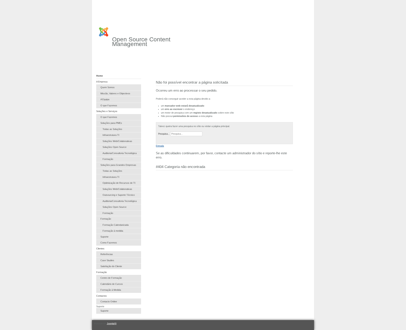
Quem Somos (107, 87)
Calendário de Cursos (111, 284)
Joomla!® (112, 323)
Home (99, 75)
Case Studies (107, 260)
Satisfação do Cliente (111, 266)
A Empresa (101, 81)
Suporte (104, 236)
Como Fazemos (108, 242)
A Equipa (104, 99)
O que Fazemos (108, 105)
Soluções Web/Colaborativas (117, 141)
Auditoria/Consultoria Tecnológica (120, 153)
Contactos (101, 296)
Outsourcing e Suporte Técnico (119, 195)
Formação (108, 159)
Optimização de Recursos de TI (119, 183)
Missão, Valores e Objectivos (115, 93)
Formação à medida (113, 231)
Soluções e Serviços (106, 111)
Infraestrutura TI (111, 135)
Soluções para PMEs (111, 123)
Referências (106, 254)
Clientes (100, 248)
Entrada (160, 146)
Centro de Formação (111, 278)
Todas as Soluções (112, 129)
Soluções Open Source (114, 147)
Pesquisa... (164, 134)
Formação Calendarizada (116, 225)
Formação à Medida (110, 290)
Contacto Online (108, 301)
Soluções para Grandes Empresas (118, 165)
